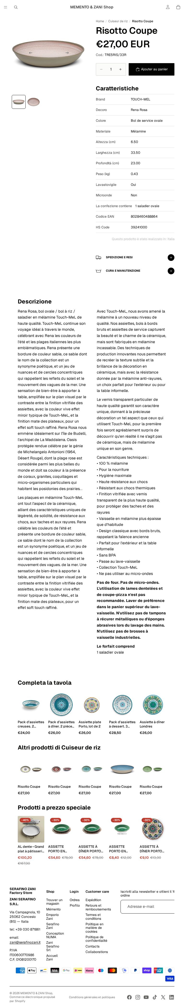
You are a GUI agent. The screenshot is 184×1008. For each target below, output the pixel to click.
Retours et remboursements (98, 907)
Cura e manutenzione (123, 271)
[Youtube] (146, 997)
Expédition (93, 900)
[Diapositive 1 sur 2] (18, 101)
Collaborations (97, 952)
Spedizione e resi (119, 257)
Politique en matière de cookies (95, 928)
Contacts (92, 946)
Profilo (75, 905)
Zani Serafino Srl (52, 946)
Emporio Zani (52, 916)
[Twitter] (163, 997)
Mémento (53, 909)
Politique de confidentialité (96, 939)
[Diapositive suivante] (68, 53)
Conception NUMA (55, 935)
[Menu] (5, 7)
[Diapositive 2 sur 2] (33, 101)
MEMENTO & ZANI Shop (36, 993)
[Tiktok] (155, 997)
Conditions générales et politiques (92, 997)
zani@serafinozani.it (25, 942)
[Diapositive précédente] (29, 53)
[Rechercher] (16, 7)
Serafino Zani (52, 926)
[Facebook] (129, 997)
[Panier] (178, 7)
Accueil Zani (52, 957)
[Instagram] (138, 997)
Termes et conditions (93, 916)
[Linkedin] (171, 997)
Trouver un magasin (54, 902)
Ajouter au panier (154, 69)
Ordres (75, 900)
